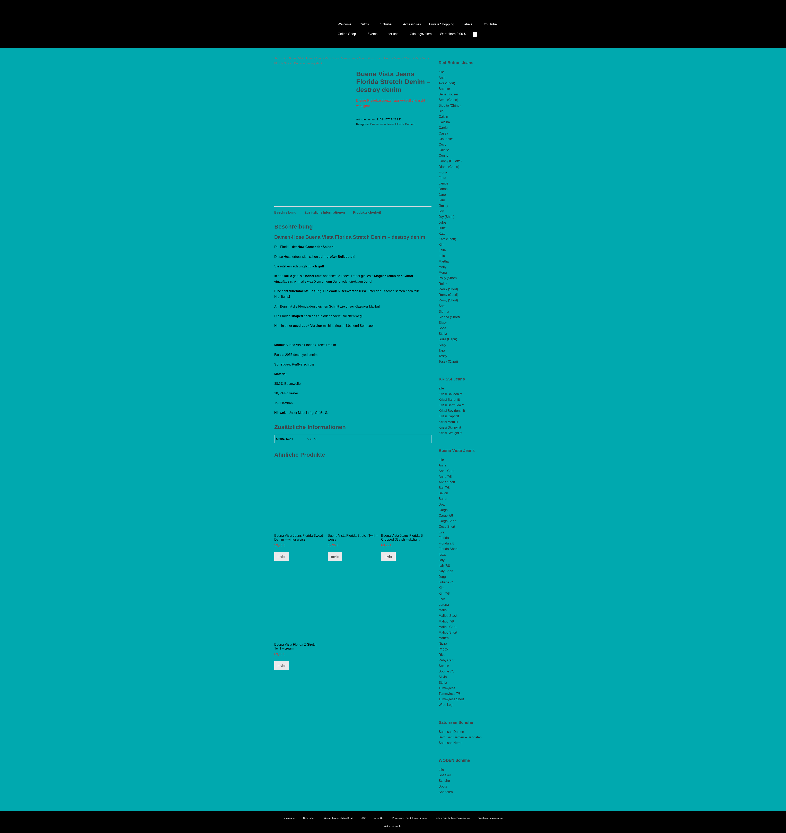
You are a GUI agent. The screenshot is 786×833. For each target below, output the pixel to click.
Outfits (365, 24)
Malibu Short (448, 632)
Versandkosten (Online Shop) (338, 818)
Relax (443, 283)
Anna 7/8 (445, 476)
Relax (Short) (448, 289)
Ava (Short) (447, 83)
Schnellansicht (299, 524)
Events (372, 34)
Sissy (443, 322)
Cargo (443, 510)
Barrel (443, 498)
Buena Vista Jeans (301, 58)
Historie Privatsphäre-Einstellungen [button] (452, 818)
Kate (442, 233)
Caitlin (443, 116)
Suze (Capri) (448, 339)
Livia (442, 599)
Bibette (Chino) (450, 105)
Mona (443, 272)
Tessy (443, 356)
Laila (442, 250)
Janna (443, 189)
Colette (444, 150)
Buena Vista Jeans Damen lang (336, 58)
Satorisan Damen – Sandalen (460, 737)
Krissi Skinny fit (450, 427)
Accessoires (412, 24)
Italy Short (446, 571)
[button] (486, 34)
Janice (443, 183)
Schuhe (386, 24)
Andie (443, 77)
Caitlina (444, 122)
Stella (443, 333)
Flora (442, 178)
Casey (443, 133)
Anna (442, 465)
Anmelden (379, 818)
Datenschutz (309, 818)
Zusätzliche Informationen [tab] (325, 212)
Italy (442, 560)
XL (315, 438)
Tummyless (447, 688)
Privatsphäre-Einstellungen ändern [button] (409, 818)
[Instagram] (393, 5)
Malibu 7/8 (446, 621)
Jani (442, 200)
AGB (363, 818)
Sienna (444, 311)
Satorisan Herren (451, 743)
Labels (467, 24)
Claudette (446, 139)
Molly (442, 267)
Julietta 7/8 (446, 582)
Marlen (444, 638)
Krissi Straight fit (450, 433)
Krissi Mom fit (448, 422)
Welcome (344, 24)
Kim (441, 244)
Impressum (289, 818)
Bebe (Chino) (448, 100)
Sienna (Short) (449, 317)
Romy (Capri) (448, 295)
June (442, 228)
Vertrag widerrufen (393, 826)
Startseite (280, 58)
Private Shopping (441, 24)
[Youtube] (387, 5)
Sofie (442, 328)
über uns (392, 34)
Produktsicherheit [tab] (367, 212)
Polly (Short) (448, 278)
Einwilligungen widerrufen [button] (490, 818)
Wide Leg (446, 704)
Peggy (443, 649)
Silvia (443, 677)
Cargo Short (447, 521)
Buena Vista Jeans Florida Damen (381, 58)
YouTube (490, 24)
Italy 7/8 (444, 565)
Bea (442, 504)
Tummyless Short (451, 699)
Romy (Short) (448, 300)
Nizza (443, 643)
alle (441, 72)
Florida (444, 538)
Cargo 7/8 (446, 515)
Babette (444, 89)
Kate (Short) (447, 239)
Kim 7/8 (444, 593)
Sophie (444, 666)
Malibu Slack (448, 615)
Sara (442, 306)
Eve (441, 532)
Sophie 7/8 (446, 671)
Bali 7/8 (444, 487)
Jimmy (443, 205)
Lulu (442, 256)
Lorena (444, 604)
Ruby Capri (447, 660)
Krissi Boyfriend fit (452, 410)
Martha (444, 261)
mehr (282, 556)
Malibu (443, 610)
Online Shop (347, 34)
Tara (442, 350)
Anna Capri (447, 471)
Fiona (443, 172)
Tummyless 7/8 (450, 693)
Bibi (441, 111)
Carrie (443, 127)
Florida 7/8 (446, 543)
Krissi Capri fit (449, 416)
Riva (442, 654)
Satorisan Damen (451, 731)
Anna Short (447, 482)
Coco (442, 144)
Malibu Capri (448, 627)
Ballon (443, 493)
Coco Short (447, 526)
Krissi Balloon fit (450, 394)
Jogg (442, 576)
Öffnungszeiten (421, 34)
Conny (443, 155)
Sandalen (446, 792)
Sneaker (445, 775)
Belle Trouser (448, 94)
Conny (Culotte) (450, 161)
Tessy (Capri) (448, 361)
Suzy (442, 345)
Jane (442, 194)
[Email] (398, 5)
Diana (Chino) (449, 167)
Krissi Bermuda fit (451, 405)
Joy (441, 211)
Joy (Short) (446, 216)
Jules (442, 222)
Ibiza (442, 554)
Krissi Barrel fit (449, 399)
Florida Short (448, 549)
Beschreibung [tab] (285, 212)
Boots (443, 786)
